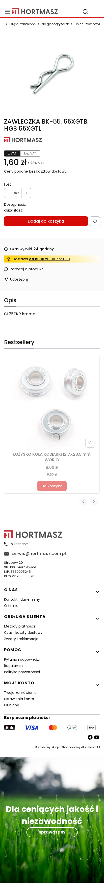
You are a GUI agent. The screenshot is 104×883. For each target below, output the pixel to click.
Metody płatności (19, 626)
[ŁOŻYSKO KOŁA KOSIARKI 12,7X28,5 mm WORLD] (51, 404)
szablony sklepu (49, 747)
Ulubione (11, 705)
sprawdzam (52, 832)
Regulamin (13, 665)
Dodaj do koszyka (46, 221)
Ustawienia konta (19, 698)
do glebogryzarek (55, 24)
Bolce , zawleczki (87, 24)
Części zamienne (22, 24)
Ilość (8, 184)
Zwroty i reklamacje (21, 638)
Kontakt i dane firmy (22, 599)
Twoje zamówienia (20, 692)
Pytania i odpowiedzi (22, 659)
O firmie (11, 605)
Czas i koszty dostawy (23, 632)
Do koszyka (51, 486)
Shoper (91, 747)
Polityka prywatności (22, 671)
